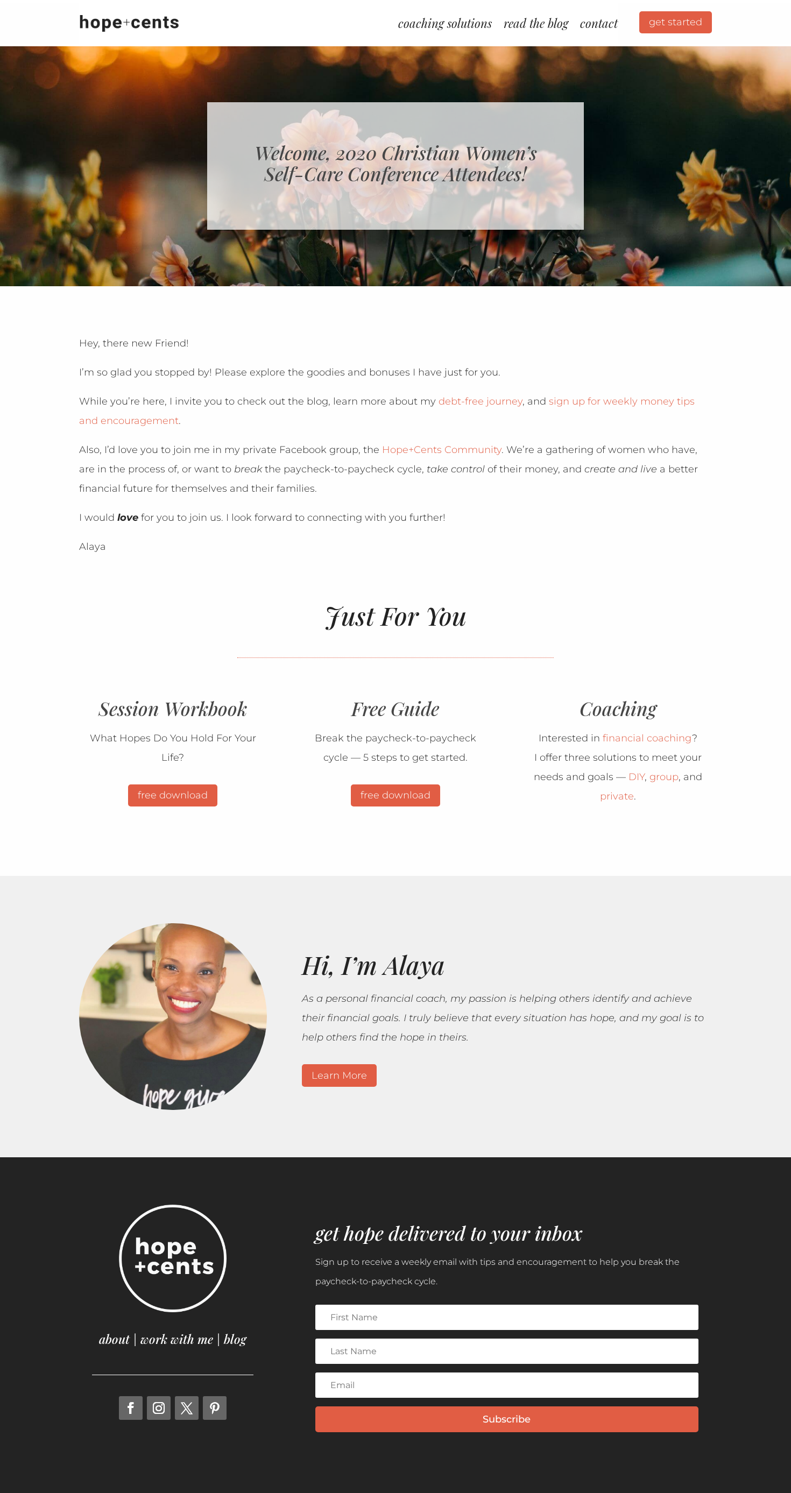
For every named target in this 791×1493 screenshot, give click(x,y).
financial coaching (647, 738)
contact (599, 23)
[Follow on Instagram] (159, 1408)
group (664, 777)
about (114, 1339)
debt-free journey (480, 401)
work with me (176, 1339)
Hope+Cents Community (442, 450)
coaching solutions (445, 23)
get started (675, 22)
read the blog (536, 23)
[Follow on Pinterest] (215, 1408)
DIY (636, 777)
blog (235, 1339)
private (617, 796)
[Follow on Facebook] (131, 1408)
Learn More (339, 1075)
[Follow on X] (187, 1408)
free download (173, 795)
